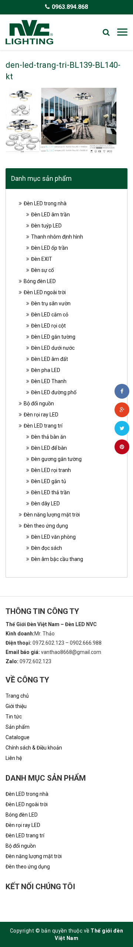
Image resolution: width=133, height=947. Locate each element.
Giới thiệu (16, 706)
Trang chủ (17, 696)
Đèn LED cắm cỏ (49, 315)
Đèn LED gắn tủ (48, 481)
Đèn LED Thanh (48, 381)
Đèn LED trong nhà (45, 203)
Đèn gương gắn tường (56, 459)
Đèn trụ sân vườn (51, 303)
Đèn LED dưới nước (53, 348)
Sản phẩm (18, 727)
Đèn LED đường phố (53, 392)
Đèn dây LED (45, 503)
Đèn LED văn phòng (53, 537)
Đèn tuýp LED (46, 226)
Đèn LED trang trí (43, 426)
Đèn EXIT (41, 259)
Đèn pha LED (45, 370)
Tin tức (14, 717)
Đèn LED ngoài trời (45, 292)
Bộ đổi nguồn (39, 403)
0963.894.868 (70, 6)
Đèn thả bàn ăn (48, 437)
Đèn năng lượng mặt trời (52, 515)
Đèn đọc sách (46, 548)
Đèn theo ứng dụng (46, 526)
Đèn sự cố (42, 270)
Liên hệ (14, 758)
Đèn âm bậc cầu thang (57, 559)
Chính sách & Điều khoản (34, 748)
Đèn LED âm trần (50, 214)
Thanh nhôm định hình (57, 237)
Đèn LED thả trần (50, 492)
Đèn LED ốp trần (49, 248)
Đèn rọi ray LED (41, 415)
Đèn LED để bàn (49, 448)
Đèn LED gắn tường (53, 337)
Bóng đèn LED (40, 281)
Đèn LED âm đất (49, 359)
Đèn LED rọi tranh (51, 470)
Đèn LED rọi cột (48, 326)
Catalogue (18, 737)
